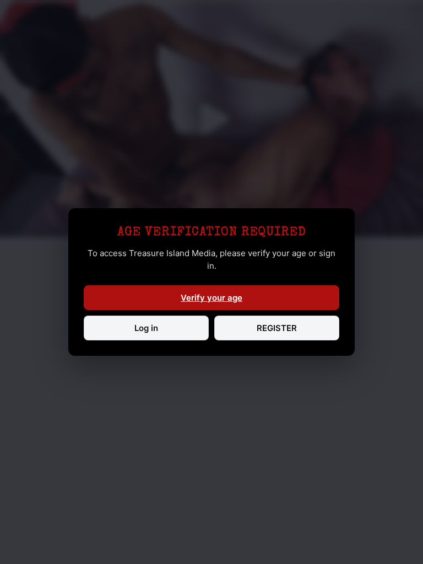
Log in (146, 328)
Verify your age (211, 297)
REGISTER (277, 328)
